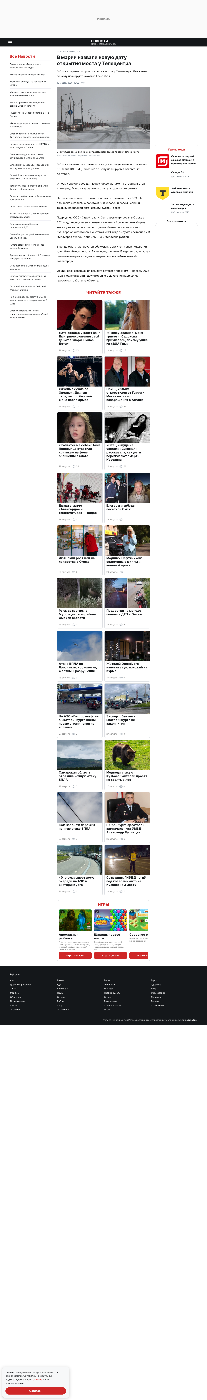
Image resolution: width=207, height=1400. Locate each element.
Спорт (60, 1005)
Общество (15, 997)
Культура (109, 988)
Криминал (62, 988)
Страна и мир (158, 1005)
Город (154, 980)
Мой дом (14, 993)
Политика (156, 997)
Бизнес (60, 980)
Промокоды (176, 149)
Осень (107, 997)
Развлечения (110, 1001)
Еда (59, 984)
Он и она (61, 997)
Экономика (63, 1009)
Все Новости (22, 56)
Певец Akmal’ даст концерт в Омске (28, 206)
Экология (15, 1009)
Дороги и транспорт (69, 51)
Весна (107, 980)
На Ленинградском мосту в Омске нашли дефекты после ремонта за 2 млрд (28, 300)
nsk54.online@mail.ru (185, 1020)
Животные (109, 984)
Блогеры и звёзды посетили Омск (27, 74)
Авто (12, 980)
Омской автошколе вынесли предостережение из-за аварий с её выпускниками (29, 314)
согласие (37, 1379)
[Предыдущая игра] (60, 920)
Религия (155, 1001)
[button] (176, 161)
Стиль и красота (112, 1005)
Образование (158, 993)
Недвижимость (112, 993)
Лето (153, 988)
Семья (13, 1005)
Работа (60, 1001)
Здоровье (156, 984)
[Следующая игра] (146, 920)
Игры (103, 904)
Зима (13, 988)
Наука (60, 993)
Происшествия (17, 1001)
